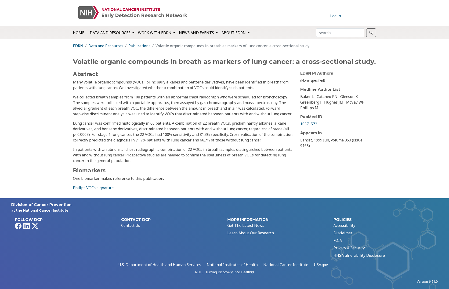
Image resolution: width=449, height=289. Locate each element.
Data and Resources (105, 45)
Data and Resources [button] (110, 32)
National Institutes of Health (232, 264)
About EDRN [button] (234, 32)
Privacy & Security (349, 247)
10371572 (308, 123)
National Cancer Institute (285, 264)
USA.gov (321, 264)
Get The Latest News (245, 225)
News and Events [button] (197, 32)
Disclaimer (342, 232)
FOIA (337, 240)
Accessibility (344, 225)
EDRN (78, 45)
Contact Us (130, 225)
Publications (139, 45)
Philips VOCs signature (93, 187)
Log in (335, 15)
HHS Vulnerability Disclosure (359, 255)
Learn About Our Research (250, 232)
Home (78, 32)
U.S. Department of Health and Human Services (159, 264)
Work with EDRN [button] (155, 32)
